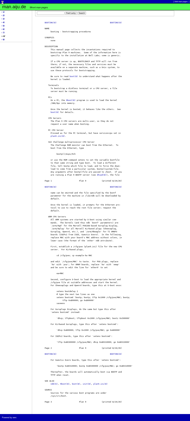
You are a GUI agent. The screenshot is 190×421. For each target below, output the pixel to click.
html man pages (181, 2)
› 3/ (3, 19)
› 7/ (3, 33)
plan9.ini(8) (58, 136)
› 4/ (3, 22)
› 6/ (3, 29)
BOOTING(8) (51, 22)
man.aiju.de (25, 6)
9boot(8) (71, 100)
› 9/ (3, 40)
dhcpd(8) (101, 175)
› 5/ (3, 26)
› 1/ (3, 12)
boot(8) (74, 76)
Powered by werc (9, 417)
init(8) (87, 384)
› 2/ (3, 15)
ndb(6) (54, 384)
